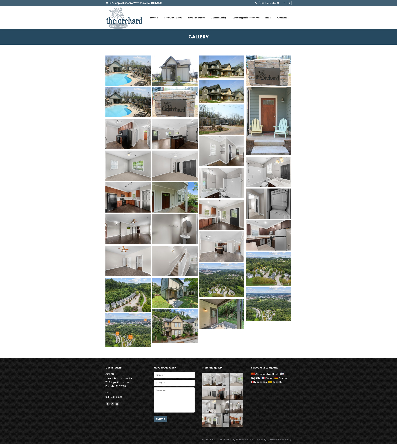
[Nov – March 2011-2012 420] (268, 121)
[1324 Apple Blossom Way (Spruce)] (128, 197)
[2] (268, 70)
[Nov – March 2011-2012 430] (221, 119)
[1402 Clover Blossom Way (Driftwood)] (268, 235)
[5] (175, 70)
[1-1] (221, 66)
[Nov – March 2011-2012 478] (128, 102)
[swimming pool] (128, 70)
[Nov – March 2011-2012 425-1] (175, 102)
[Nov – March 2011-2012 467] (221, 91)
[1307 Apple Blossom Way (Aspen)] (128, 134)
